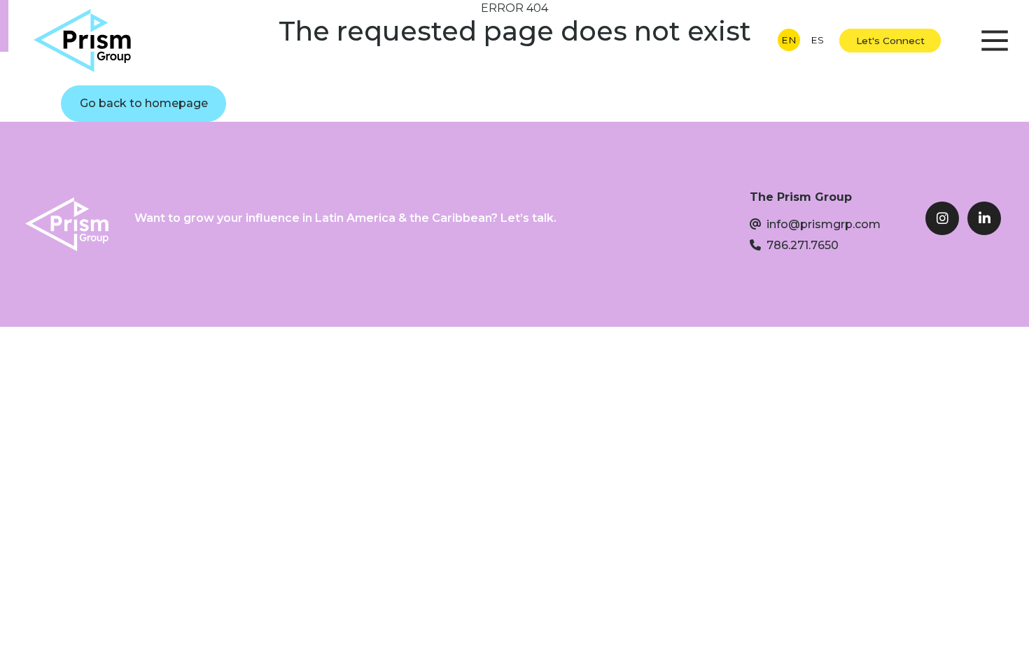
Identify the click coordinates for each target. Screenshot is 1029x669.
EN (789, 39)
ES (817, 39)
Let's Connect (890, 40)
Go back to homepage (144, 103)
